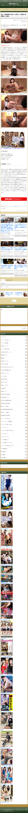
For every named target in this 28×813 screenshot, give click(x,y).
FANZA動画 (14, 451)
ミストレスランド (14, 433)
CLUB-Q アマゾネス (14, 373)
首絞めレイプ (14, 391)
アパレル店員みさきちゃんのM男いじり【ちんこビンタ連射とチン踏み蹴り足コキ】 (20, 226)
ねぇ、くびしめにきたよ (14, 418)
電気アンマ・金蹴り (14, 412)
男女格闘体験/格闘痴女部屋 (14, 409)
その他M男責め (14, 448)
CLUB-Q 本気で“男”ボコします (14, 367)
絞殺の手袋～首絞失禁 (14, 394)
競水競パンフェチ (14, 361)
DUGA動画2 (25, 21)
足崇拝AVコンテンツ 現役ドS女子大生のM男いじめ (7, 248)
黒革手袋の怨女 (14, 379)
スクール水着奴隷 (14, 342)
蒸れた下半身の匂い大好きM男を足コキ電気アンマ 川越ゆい (20, 267)
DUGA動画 (14, 454)
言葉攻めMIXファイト (14, 397)
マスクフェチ (14, 336)
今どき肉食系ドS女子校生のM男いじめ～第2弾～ (7, 266)
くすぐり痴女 (14, 376)
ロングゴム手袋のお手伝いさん (14, 445)
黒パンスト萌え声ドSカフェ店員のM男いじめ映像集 (20, 248)
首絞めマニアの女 (14, 385)
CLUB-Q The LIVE (14, 364)
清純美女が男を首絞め (14, 403)
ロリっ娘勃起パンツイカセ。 (14, 442)
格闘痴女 (14, 358)
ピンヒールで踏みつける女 (14, 424)
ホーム (14, 300)
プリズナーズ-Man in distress (14, 430)
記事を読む (7, 238)
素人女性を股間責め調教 (14, 400)
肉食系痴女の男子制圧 (14, 415)
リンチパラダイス (14, 436)
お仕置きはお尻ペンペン (14, 352)
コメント (19, 210)
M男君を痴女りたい (14, 3)
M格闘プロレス (14, 355)
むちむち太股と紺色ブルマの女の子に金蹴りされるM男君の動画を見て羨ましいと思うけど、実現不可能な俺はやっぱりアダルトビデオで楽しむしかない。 (7, 228)
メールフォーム (4, 466)
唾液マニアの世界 (14, 406)
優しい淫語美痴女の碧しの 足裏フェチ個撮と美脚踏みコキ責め (13, 15)
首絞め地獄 (14, 388)
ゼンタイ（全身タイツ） (14, 339)
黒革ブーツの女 (14, 382)
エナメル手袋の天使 (14, 348)
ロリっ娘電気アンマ (14, 439)
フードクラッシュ (14, 427)
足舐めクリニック (14, 345)
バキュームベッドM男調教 (14, 421)
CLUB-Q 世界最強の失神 (14, 370)
